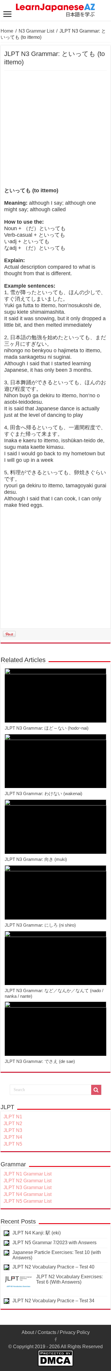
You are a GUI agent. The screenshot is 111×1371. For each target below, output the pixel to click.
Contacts (47, 1332)
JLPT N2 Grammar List (28, 1180)
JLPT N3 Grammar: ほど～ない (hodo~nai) (47, 728)
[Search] (96, 1090)
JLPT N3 (13, 1130)
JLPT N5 (13, 1143)
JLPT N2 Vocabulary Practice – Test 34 (53, 1300)
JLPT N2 (13, 1123)
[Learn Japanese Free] (55, 9)
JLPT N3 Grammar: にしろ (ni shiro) (40, 925)
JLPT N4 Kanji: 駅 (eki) (36, 1232)
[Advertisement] (55, 129)
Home (7, 30)
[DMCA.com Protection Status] (55, 1357)
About (28, 1332)
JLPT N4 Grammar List (28, 1194)
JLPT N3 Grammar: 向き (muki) (36, 859)
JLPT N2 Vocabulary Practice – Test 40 (53, 1266)
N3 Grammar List (36, 30)
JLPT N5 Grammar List (28, 1201)
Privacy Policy (75, 1332)
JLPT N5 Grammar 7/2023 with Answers (54, 1242)
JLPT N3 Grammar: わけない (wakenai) (43, 793)
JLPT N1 (13, 1116)
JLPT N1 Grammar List (28, 1173)
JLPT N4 (13, 1137)
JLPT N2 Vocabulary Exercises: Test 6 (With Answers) (69, 1279)
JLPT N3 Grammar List (28, 1187)
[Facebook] (55, 1339)
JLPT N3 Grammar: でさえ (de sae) (40, 1061)
